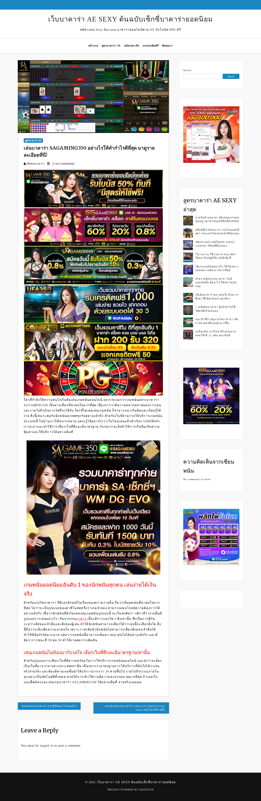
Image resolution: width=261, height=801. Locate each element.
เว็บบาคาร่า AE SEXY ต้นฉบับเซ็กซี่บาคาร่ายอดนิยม (130, 19)
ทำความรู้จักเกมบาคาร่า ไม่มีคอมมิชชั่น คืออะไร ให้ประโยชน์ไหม (216, 282)
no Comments (64, 163)
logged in (46, 745)
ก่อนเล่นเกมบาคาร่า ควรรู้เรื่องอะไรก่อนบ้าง (49, 706)
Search (187, 70)
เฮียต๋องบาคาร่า (35, 163)
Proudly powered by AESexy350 (130, 789)
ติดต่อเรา (167, 45)
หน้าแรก (93, 45)
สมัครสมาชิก (131, 45)
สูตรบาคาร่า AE (111, 45)
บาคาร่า (82, 618)
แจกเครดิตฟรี (151, 45)
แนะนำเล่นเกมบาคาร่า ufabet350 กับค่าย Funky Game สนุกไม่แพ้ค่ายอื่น (135, 708)
